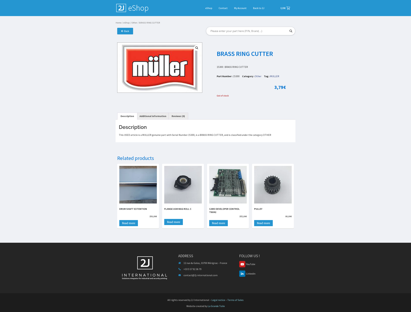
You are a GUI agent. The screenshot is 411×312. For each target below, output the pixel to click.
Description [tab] (127, 116)
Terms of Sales (235, 300)
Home (119, 22)
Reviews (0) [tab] (178, 116)
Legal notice (218, 300)
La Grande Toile (216, 306)
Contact (223, 8)
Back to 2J (258, 8)
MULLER (274, 76)
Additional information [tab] (153, 116)
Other (134, 22)
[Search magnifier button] (291, 31)
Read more (128, 223)
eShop (208, 8)
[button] (197, 48)
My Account (240, 8)
